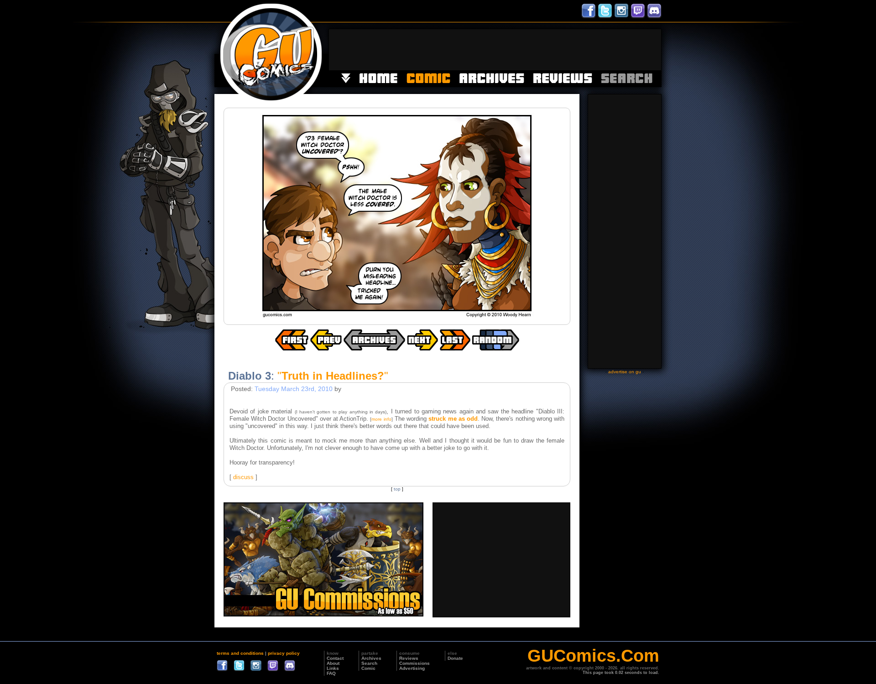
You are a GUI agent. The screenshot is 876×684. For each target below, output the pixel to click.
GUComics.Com (593, 655)
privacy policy (284, 653)
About (333, 663)
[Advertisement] (495, 49)
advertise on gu (624, 371)
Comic (368, 668)
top (397, 488)
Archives (371, 658)
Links (333, 668)
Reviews (408, 658)
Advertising (412, 668)
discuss (243, 477)
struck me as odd (453, 418)
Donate (455, 658)
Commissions (414, 663)
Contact (335, 658)
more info (381, 419)
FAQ (331, 673)
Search (369, 663)
